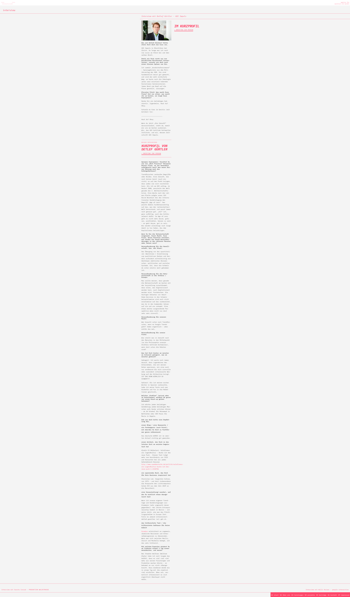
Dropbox (144, 531)
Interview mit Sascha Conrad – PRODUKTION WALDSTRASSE (25, 590)
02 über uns (285, 595)
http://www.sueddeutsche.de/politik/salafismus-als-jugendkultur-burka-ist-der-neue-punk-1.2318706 (162, 466)
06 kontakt (332, 595)
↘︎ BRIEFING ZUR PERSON (151, 153)
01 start (275, 595)
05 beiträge (321, 595)
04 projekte (310, 595)
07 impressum (343, 595)
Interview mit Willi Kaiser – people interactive (327, 590)
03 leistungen (297, 595)
